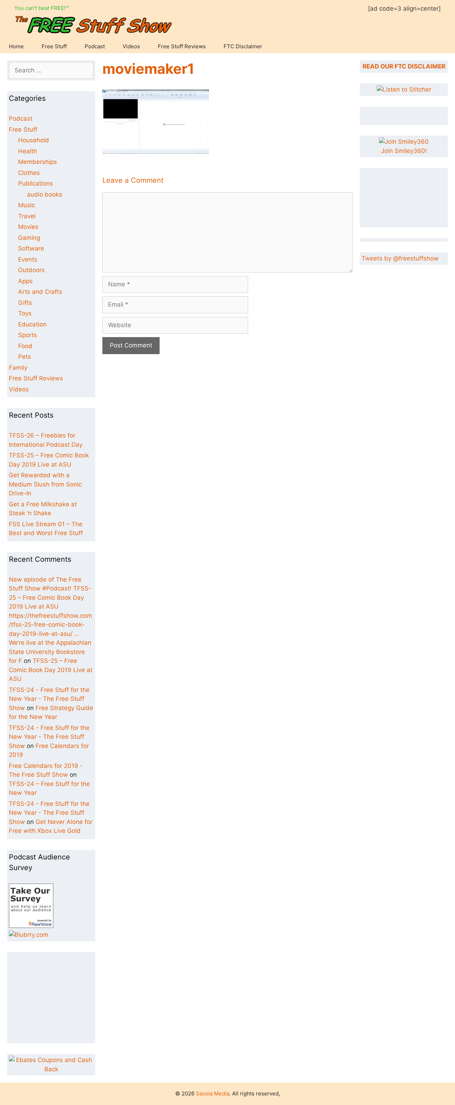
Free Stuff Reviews (182, 46)
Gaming (29, 237)
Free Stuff (54, 46)
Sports (27, 335)
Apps (25, 281)
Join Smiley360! (404, 150)
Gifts (25, 302)
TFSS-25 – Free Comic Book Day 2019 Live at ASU (50, 669)
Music (26, 205)
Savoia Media (212, 1093)
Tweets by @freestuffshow (400, 258)
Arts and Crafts (40, 291)
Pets (24, 356)
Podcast (95, 46)
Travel (27, 216)
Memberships (37, 161)
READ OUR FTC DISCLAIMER (404, 66)
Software (31, 248)
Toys (25, 313)
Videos (131, 46)
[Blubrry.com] (28, 934)
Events (27, 259)
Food (25, 346)
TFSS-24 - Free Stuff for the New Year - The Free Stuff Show (49, 698)
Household (33, 140)
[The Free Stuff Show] (31, 925)
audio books (44, 194)
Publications (35, 183)
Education (32, 324)
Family (18, 367)
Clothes (29, 172)
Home (16, 46)
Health (27, 151)
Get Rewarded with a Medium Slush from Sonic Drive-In (45, 484)
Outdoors (31, 270)
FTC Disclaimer (243, 46)
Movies (28, 226)
